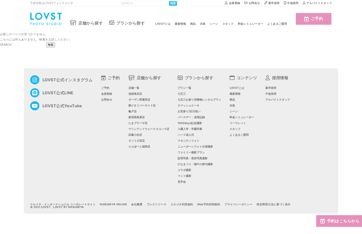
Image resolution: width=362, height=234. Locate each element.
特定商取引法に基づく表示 (273, 204)
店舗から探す (90, 23)
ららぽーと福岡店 (139, 146)
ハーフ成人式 (186, 134)
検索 (173, 3)
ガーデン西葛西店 (139, 99)
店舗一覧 (133, 88)
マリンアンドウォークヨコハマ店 (148, 129)
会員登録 (234, 3)
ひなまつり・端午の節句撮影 (195, 164)
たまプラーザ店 (137, 123)
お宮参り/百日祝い (189, 111)
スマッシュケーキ (188, 105)
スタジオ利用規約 (182, 204)
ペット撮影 (184, 176)
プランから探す (130, 23)
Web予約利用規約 (208, 204)
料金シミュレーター (250, 23)
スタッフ (228, 23)
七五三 (182, 93)
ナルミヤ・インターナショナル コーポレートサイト (63, 204)
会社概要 (136, 204)
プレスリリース (156, 204)
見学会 (182, 181)
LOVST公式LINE (58, 93)
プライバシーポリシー (238, 204)
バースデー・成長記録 (191, 117)
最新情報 (180, 23)
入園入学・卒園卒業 (190, 129)
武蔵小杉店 (135, 134)
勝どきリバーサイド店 (142, 105)
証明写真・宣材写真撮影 (193, 158)
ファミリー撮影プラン (191, 152)
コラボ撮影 (184, 170)
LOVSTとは (163, 23)
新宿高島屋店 (136, 117)
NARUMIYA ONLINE (113, 204)
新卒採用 (274, 3)
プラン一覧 (184, 88)
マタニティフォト (188, 140)
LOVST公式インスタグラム (68, 80)
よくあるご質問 (277, 23)
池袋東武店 (135, 93)
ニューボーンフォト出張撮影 (195, 146)
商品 (193, 23)
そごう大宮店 (136, 140)
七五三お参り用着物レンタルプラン (199, 99)
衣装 (203, 23)
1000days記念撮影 (190, 123)
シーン (214, 23)
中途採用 (293, 3)
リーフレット (238, 123)
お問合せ (254, 3)
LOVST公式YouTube (62, 106)
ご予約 (317, 18)
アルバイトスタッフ (319, 3)
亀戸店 (132, 111)
